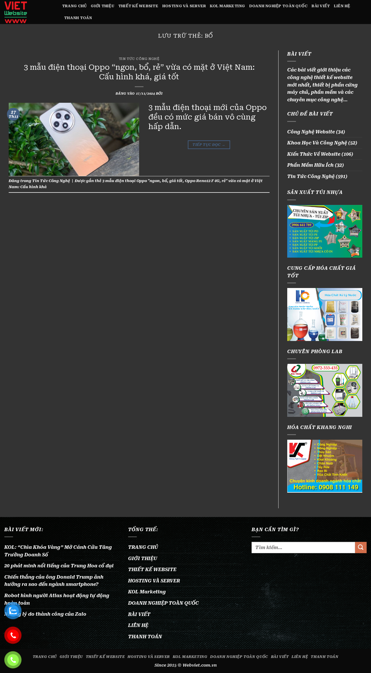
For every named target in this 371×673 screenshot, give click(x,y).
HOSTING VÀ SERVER (184, 6)
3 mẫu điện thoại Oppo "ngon (131, 181)
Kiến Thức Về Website (313, 154)
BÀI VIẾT (321, 6)
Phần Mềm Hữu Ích (310, 165)
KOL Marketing (227, 6)
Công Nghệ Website (311, 132)
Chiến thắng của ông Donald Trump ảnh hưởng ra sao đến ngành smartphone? (53, 580)
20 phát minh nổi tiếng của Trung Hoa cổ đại (59, 566)
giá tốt (176, 181)
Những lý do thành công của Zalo (45, 614)
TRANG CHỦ (74, 6)
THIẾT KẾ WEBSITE (138, 6)
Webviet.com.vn (200, 665)
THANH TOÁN (78, 18)
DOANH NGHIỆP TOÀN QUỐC (278, 6)
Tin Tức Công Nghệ (139, 59)
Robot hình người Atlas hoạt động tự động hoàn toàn (56, 599)
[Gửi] (361, 547)
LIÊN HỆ (342, 6)
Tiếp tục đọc (208, 145)
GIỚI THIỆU (102, 6)
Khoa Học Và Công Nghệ (317, 143)
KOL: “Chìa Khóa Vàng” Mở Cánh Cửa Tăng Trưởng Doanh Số (58, 551)
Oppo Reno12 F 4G (202, 181)
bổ (164, 181)
